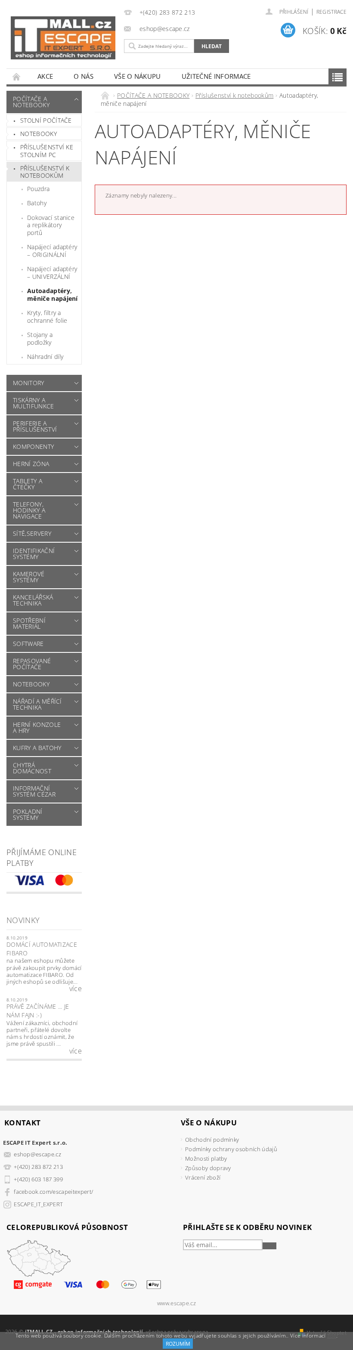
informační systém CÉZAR (34, 791)
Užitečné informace (216, 76)
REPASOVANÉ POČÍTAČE (32, 664)
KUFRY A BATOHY (37, 748)
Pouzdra (38, 189)
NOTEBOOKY (31, 684)
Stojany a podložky (40, 338)
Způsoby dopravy (208, 1168)
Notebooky (38, 134)
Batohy (36, 203)
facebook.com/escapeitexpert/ (53, 1192)
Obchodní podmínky (212, 1139)
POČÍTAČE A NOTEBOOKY (31, 102)
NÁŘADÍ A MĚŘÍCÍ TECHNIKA (37, 704)
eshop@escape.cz (37, 1154)
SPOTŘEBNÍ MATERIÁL (29, 623)
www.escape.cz (176, 1303)
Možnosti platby (206, 1158)
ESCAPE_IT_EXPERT (38, 1204)
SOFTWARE (28, 643)
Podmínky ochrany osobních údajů (231, 1149)
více (75, 988)
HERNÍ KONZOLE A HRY (37, 727)
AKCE (45, 76)
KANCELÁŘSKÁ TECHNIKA (33, 600)
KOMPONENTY (33, 446)
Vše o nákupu (137, 76)
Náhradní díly (45, 356)
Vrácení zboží (202, 1177)
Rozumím (178, 1343)
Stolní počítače (46, 120)
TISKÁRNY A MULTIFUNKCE (33, 403)
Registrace (331, 11)
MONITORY (28, 383)
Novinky (23, 920)
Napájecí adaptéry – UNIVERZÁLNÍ (52, 273)
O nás (83, 76)
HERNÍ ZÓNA (31, 464)
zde (331, 1335)
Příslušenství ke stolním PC (46, 151)
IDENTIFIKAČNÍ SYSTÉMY (34, 554)
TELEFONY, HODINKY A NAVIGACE (29, 510)
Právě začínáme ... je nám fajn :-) (37, 1010)
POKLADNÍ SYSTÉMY (28, 814)
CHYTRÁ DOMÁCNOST (32, 768)
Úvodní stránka (16, 76)
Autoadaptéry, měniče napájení (52, 295)
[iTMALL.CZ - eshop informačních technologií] (63, 37)
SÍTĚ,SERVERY (32, 533)
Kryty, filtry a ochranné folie (47, 316)
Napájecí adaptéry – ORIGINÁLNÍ (52, 251)
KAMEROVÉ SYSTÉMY (29, 577)
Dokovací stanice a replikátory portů (50, 225)
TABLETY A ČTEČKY (27, 484)
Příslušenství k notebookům (45, 172)
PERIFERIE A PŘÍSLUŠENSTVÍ (35, 426)
